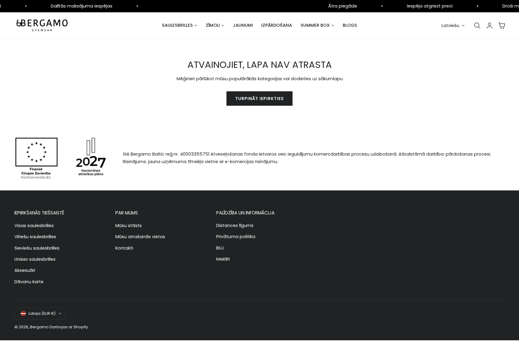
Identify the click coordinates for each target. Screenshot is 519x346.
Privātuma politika (235, 237)
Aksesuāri (24, 270)
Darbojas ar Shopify (69, 326)
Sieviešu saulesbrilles (36, 248)
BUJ (220, 248)
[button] (477, 25)
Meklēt (223, 259)
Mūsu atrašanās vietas (140, 237)
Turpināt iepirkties (259, 99)
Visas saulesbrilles (34, 226)
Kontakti (124, 248)
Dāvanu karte (29, 282)
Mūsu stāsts (128, 226)
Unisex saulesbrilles (35, 259)
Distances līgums (234, 226)
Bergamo (39, 326)
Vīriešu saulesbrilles (35, 237)
